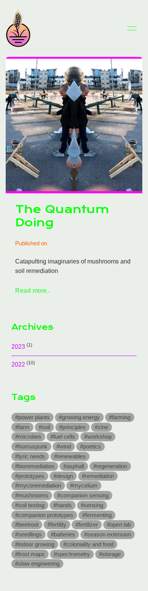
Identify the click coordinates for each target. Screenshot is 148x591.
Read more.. (32, 290)
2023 (18, 346)
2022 (18, 364)
